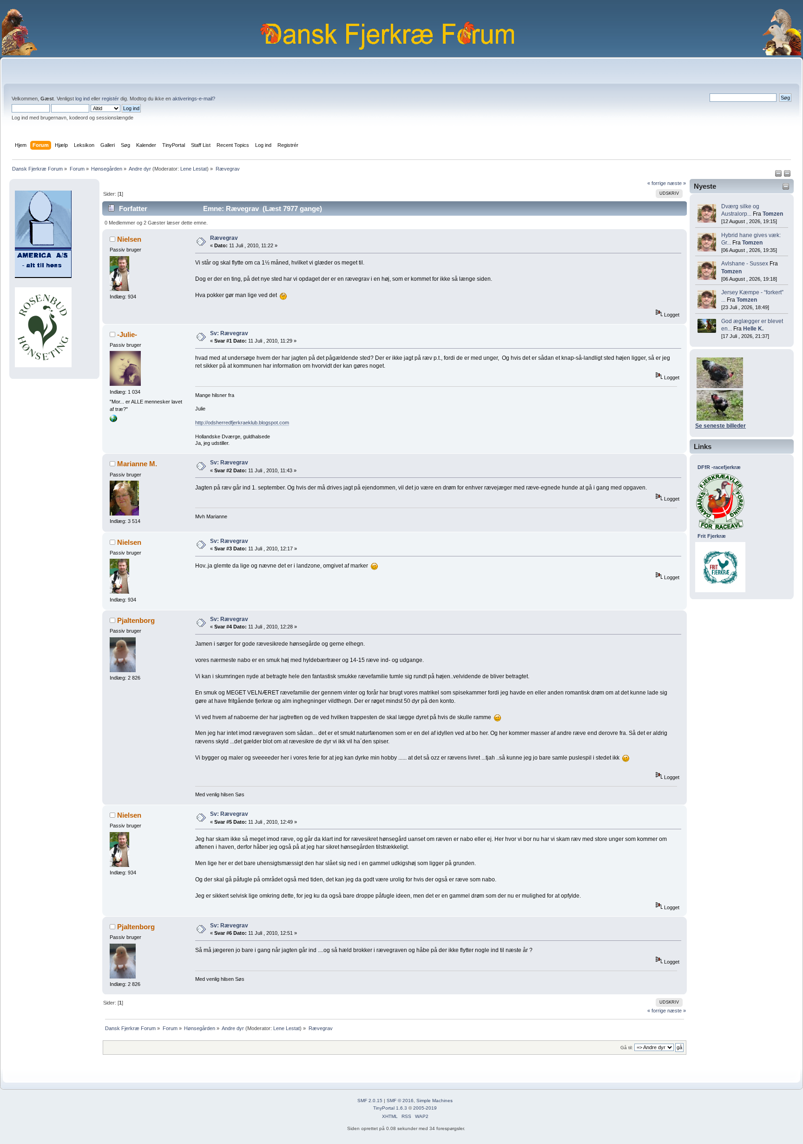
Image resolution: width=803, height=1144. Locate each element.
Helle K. (753, 328)
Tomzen (773, 214)
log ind (82, 98)
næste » (676, 183)
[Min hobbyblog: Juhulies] (113, 420)
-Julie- (127, 334)
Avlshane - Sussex (744, 263)
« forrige (656, 183)
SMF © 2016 (400, 1100)
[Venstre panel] (779, 175)
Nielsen (129, 239)
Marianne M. (137, 464)
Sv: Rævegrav (229, 333)
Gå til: (626, 1047)
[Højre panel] (787, 175)
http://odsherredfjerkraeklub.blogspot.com (242, 422)
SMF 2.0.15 (369, 1100)
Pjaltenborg (136, 620)
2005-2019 (425, 1108)
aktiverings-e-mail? (193, 98)
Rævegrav (224, 238)
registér (110, 98)
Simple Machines (434, 1100)
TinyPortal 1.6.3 (390, 1108)
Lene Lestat (193, 169)
